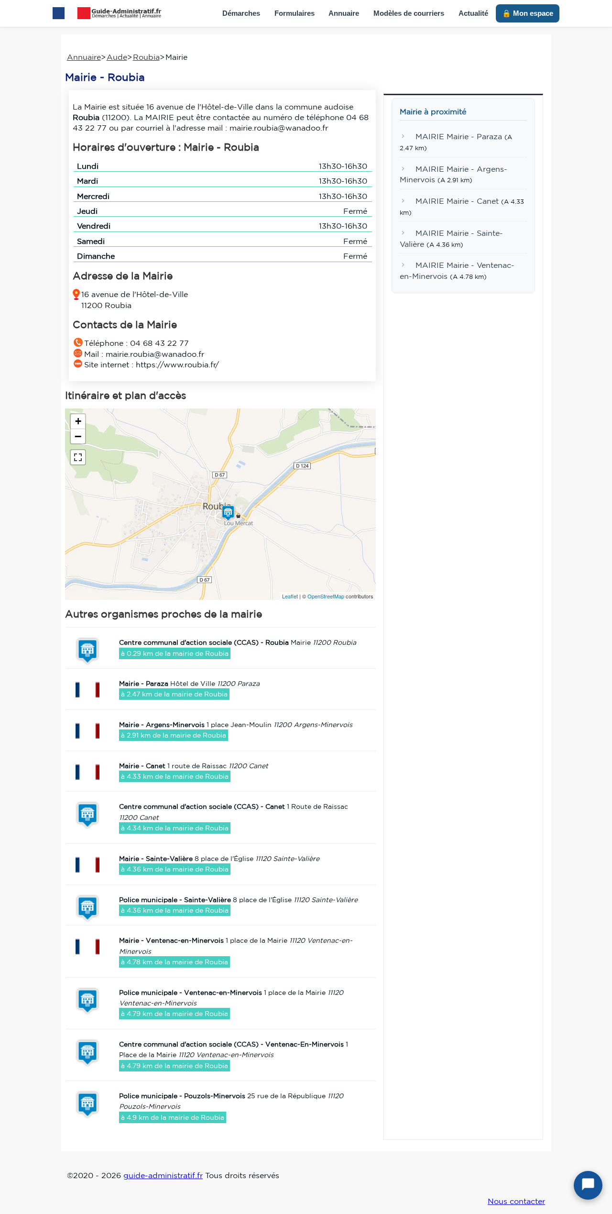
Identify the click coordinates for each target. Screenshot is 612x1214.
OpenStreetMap (325, 596)
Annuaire (343, 13)
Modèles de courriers (408, 13)
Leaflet (290, 596)
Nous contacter (516, 1201)
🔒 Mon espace (527, 13)
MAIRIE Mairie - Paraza (458, 136)
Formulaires (294, 13)
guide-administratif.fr (163, 1175)
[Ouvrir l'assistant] (588, 1185)
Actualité (473, 13)
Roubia (146, 57)
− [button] (78, 436)
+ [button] (78, 421)
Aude (117, 57)
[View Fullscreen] (78, 457)
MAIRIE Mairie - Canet (457, 201)
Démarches (241, 13)
